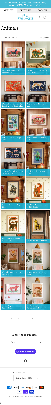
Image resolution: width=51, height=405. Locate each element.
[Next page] (39, 318)
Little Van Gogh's (21, 396)
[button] (5, 17)
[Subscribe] (40, 342)
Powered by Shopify (35, 396)
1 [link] (11, 318)
